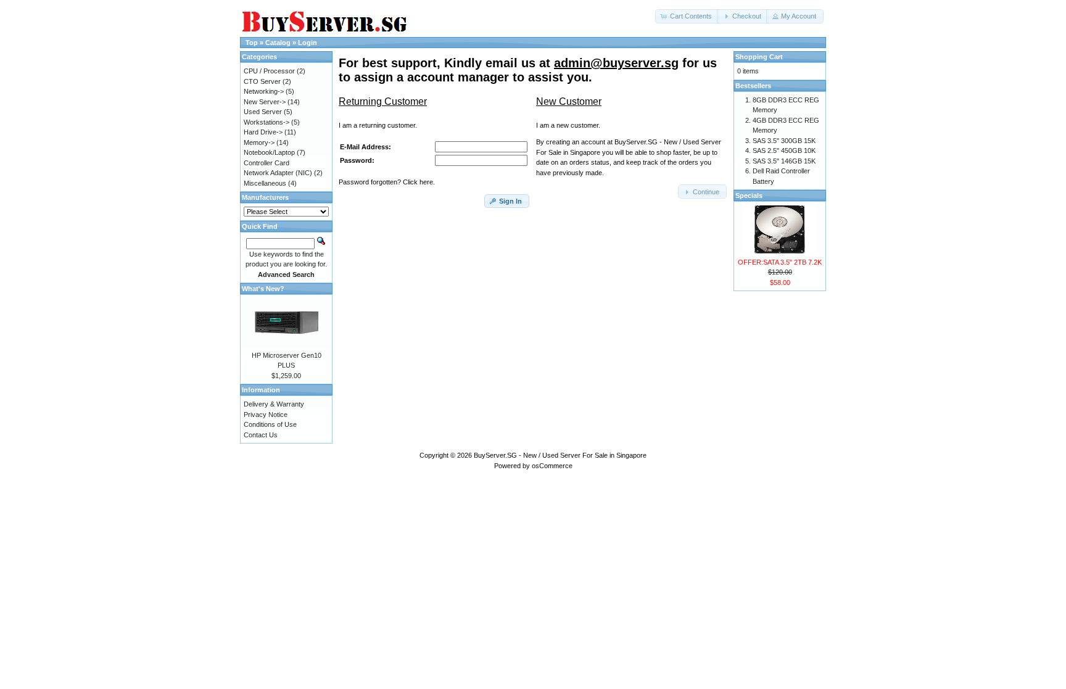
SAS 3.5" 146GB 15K (784, 161)
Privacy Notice (265, 414)
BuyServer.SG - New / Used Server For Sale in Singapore (560, 455)
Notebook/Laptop (269, 152)
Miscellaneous (265, 183)
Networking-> (264, 91)
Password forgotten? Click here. (387, 182)
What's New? (263, 288)
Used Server (263, 111)
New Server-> (265, 101)
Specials (748, 195)
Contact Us (261, 435)
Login (307, 42)
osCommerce (552, 465)
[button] (687, 16)
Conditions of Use (270, 424)
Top (252, 42)
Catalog (278, 42)
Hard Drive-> (263, 132)
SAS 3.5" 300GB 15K (784, 140)
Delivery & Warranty (274, 404)
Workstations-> (266, 122)
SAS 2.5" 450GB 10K (784, 150)
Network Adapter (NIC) (278, 172)
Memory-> (259, 142)
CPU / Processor (269, 71)
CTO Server (262, 81)
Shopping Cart (759, 56)
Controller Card (266, 163)
